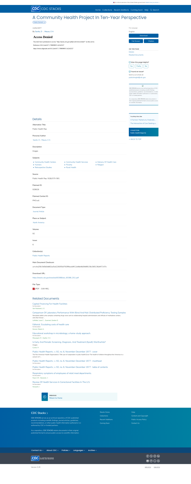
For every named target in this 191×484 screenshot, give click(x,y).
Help (146, 10)
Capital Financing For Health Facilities (50, 303)
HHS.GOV (148, 467)
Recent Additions (121, 10)
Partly (138, 66)
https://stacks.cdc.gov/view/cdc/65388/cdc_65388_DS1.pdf (56, 277)
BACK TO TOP (136, 139)
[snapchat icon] (154, 460)
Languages (78, 450)
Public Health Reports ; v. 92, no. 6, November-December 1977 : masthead (67, 361)
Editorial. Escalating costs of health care (51, 324)
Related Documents (136, 55)
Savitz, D (38, 31)
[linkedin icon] (158, 456)
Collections (107, 10)
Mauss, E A (49, 31)
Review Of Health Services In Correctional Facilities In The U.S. (61, 382)
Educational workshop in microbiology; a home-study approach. (62, 333)
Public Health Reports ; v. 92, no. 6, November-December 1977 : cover (65, 351)
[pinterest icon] (151, 460)
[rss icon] (158, 460)
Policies (65, 450)
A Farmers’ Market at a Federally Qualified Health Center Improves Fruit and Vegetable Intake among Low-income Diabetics (143, 120)
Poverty (69, 165)
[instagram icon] (154, 456)
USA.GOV (157, 467)
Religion (100, 165)
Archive (91, 450)
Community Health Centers (45, 162)
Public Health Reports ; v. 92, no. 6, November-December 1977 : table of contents (70, 367)
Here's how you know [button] (152, 2)
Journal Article (38, 211)
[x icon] (151, 456)
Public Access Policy (139, 419)
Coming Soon (137, 10)
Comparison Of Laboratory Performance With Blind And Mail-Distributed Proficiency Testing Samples (79, 312)
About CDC (52, 450)
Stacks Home (105, 412)
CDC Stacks (38, 413)
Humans (38, 165)
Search (156, 10)
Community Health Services (77, 162)
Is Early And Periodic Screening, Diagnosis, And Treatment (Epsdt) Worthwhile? (69, 342)
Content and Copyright (139, 416)
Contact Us (135, 423)
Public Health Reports (41, 255)
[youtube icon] (147, 460)
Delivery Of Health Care (106, 162)
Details (131, 52)
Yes (131, 66)
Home (98, 10)
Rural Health (71, 167)
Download (144, 35)
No (146, 66)
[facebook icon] (147, 456)
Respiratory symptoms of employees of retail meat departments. (62, 373)
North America (38, 222)
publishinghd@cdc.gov (137, 77)
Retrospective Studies (43, 167)
